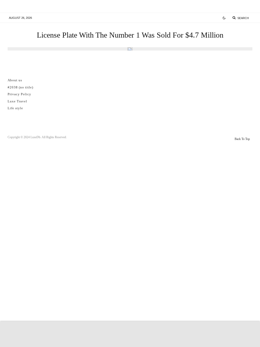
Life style (15, 108)
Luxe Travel (17, 101)
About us (15, 80)
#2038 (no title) (20, 87)
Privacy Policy (19, 94)
